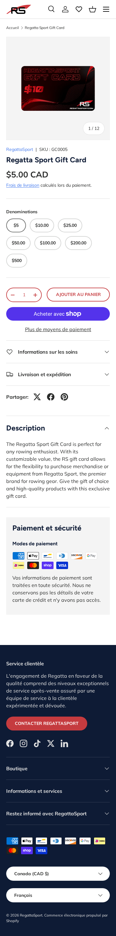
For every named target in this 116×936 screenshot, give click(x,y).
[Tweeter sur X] (37, 397)
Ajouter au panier (78, 294)
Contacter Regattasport (47, 723)
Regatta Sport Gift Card (44, 28)
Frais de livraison (22, 185)
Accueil (12, 28)
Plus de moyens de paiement (58, 329)
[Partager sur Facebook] (51, 397)
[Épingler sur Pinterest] (64, 397)
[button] (92, 9)
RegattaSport (19, 149)
